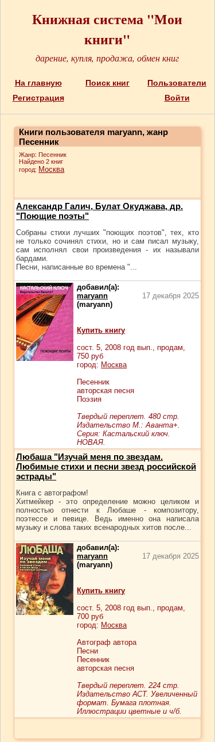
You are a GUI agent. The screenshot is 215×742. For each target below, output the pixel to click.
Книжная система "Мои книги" (107, 29)
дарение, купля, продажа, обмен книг (107, 58)
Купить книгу (101, 330)
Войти (177, 97)
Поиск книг (107, 82)
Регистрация (38, 97)
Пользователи (176, 82)
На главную (38, 82)
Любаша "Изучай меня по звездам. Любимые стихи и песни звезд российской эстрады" (106, 466)
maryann (92, 295)
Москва (51, 169)
